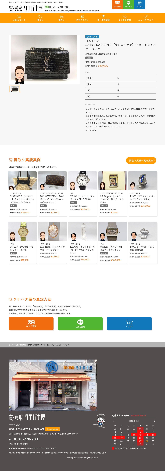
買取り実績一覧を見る (141, 160)
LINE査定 (128, 7)
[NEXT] (154, 421)
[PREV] (114, 421)
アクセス (140, 7)
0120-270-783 (26, 439)
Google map (52, 429)
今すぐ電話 (117, 7)
